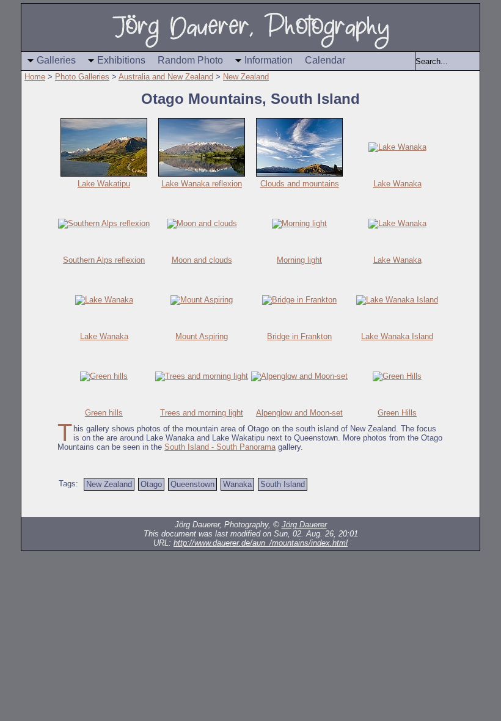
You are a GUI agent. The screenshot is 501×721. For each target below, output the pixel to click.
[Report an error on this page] (409, 504)
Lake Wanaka (397, 183)
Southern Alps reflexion (104, 260)
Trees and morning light (201, 412)
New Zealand (246, 76)
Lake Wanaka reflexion (201, 183)
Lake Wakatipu (104, 183)
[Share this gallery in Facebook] (434, 504)
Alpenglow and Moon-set (299, 412)
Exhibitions (121, 60)
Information (268, 60)
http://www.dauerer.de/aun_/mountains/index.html (261, 542)
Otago (151, 484)
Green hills (104, 412)
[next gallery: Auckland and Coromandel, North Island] (140, 504)
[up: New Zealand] (116, 504)
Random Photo (190, 60)
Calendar (325, 60)
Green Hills (397, 412)
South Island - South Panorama (220, 447)
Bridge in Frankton (299, 336)
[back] (91, 504)
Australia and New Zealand (166, 76)
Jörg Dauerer (304, 524)
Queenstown (192, 484)
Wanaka (237, 484)
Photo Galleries (82, 76)
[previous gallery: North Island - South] (67, 504)
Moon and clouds (202, 260)
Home (34, 76)
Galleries (56, 60)
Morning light (299, 260)
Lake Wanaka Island (397, 336)
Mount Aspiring (201, 336)
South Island (282, 484)
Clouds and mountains (299, 183)
